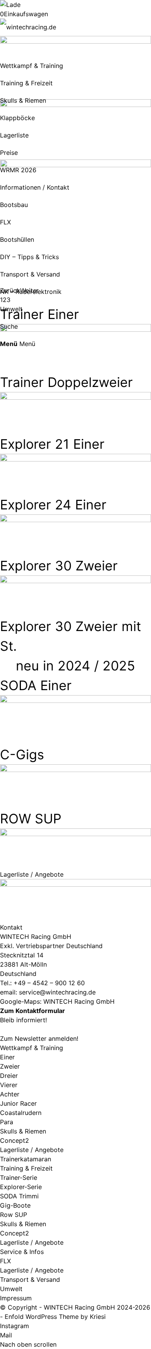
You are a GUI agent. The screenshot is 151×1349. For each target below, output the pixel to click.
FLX (5, 1261)
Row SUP (13, 1214)
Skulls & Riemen (23, 1131)
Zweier (10, 1066)
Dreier (9, 1075)
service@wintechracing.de (57, 992)
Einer (7, 1057)
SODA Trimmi (19, 1196)
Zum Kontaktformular (32, 1011)
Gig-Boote (15, 1205)
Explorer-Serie (21, 1187)
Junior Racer (18, 1103)
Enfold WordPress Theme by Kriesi (55, 1316)
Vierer (8, 1085)
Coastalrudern (20, 1113)
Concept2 (14, 1140)
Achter (9, 1094)
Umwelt (11, 1289)
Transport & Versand (30, 1279)
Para (6, 1122)
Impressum (16, 1298)
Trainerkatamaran (25, 1159)
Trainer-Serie (18, 1177)
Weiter (29, 290)
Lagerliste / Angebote (31, 1150)
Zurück (10, 290)
